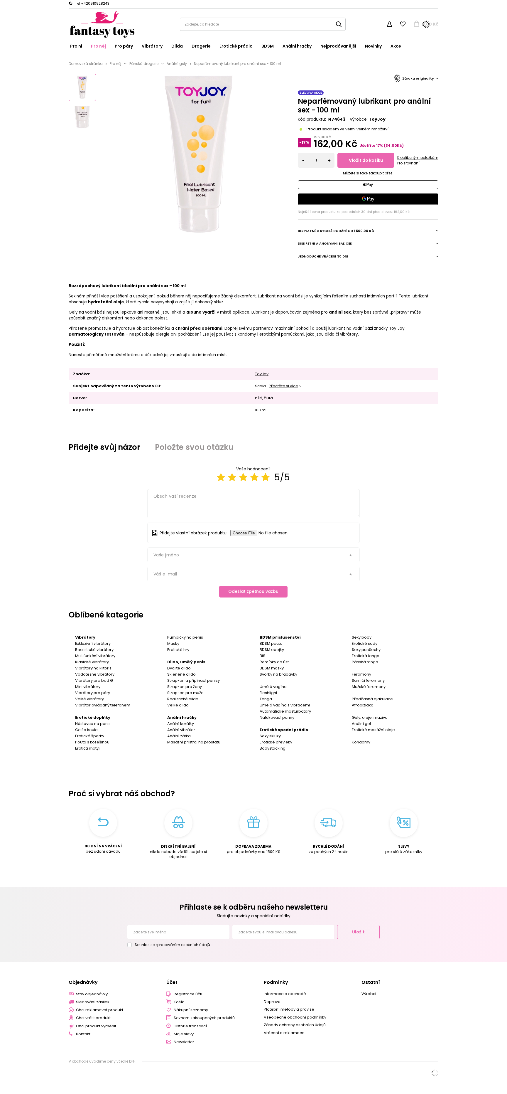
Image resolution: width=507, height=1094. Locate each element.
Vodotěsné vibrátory (94, 674)
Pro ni (76, 46)
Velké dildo (178, 705)
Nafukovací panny (277, 717)
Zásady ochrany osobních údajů (295, 1025)
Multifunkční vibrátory (95, 656)
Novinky (373, 46)
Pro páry (124, 46)
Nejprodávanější (338, 46)
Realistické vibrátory (94, 649)
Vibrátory (152, 46)
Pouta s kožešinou (92, 742)
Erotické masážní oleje (373, 730)
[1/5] (221, 477)
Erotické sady (364, 643)
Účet (172, 982)
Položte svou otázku (194, 447)
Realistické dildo (182, 699)
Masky (173, 643)
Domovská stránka (86, 63)
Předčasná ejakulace (372, 699)
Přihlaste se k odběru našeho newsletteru (254, 907)
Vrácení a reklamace (284, 1033)
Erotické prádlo (236, 46)
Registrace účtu (189, 994)
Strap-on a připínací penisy (193, 680)
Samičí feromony (368, 680)
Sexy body (361, 637)
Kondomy (361, 742)
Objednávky (83, 982)
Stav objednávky (92, 994)
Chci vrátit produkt (93, 1018)
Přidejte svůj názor (104, 447)
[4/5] (254, 477)
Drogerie (201, 46)
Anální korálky (180, 723)
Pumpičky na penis (185, 637)
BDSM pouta (271, 643)
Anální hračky (297, 46)
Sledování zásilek (92, 1002)
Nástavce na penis (93, 723)
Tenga (266, 699)
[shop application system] (434, 1072)
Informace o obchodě (285, 994)
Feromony (361, 674)
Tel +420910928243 (92, 3)
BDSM (267, 46)
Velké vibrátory (89, 699)
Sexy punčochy (366, 649)
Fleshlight (268, 693)
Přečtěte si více (283, 386)
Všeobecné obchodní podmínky (295, 1017)
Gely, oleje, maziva (370, 717)
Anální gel (361, 723)
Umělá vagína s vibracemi (285, 705)
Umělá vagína (273, 686)
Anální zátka (179, 736)
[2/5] (232, 477)
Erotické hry (178, 649)
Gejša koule (86, 730)
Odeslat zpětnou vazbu (253, 591)
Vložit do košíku (366, 160)
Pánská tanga (365, 662)
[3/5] (243, 477)
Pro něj (98, 46)
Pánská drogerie (143, 63)
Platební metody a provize (289, 1009)
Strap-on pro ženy (184, 686)
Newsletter (184, 1042)
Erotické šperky (89, 736)
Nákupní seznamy (191, 1010)
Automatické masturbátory (285, 711)
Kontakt (83, 1034)
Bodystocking (272, 748)
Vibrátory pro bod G (94, 680)
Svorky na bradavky (278, 674)
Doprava (272, 1001)
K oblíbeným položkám (417, 157)
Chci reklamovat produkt (99, 1010)
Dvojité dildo (179, 668)
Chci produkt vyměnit (96, 1026)
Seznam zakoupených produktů (204, 1018)
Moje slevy (184, 1034)
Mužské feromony (369, 686)
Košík (179, 1002)
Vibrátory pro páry (92, 693)
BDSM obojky (272, 649)
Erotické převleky (276, 742)
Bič (262, 656)
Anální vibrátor (181, 730)
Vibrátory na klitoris (93, 668)
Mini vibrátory (87, 686)
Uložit (358, 932)
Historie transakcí (190, 1026)
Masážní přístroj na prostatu (193, 742)
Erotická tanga (365, 656)
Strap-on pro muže (185, 693)
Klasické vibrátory (92, 662)
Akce (396, 46)
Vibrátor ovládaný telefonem (102, 705)
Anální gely (177, 63)
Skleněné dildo (181, 674)
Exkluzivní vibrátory (93, 643)
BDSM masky (272, 668)
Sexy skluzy (270, 736)
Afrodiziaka (363, 705)
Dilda (177, 46)
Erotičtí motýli (87, 748)
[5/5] (265, 477)
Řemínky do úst (274, 662)
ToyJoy (377, 119)
